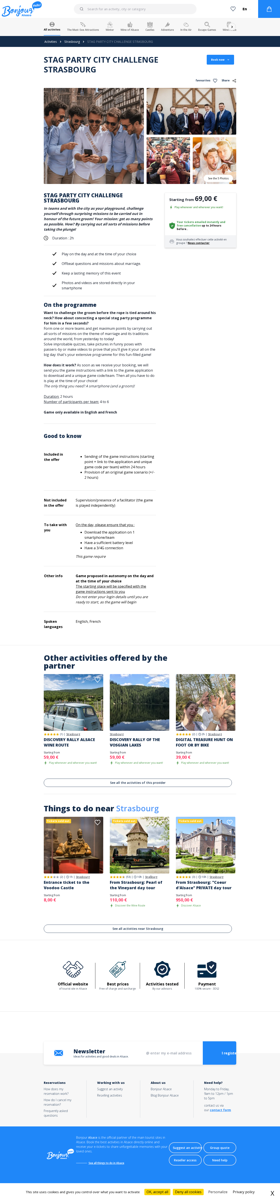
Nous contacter (199, 243)
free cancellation (189, 225)
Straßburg (151, 877)
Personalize (218, 1191)
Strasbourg (72, 41)
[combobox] (135, 9)
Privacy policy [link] (244, 1191)
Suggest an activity (110, 1089)
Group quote (219, 1148)
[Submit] (82, 9)
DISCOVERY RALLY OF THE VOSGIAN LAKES (135, 742)
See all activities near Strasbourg (137, 929)
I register (230, 1053)
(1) (61, 734)
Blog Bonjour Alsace (165, 1095)
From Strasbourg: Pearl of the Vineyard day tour (136, 885)
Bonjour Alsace (161, 1089)
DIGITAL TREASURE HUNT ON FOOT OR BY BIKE (204, 742)
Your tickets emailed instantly (198, 222)
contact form (220, 1110)
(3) (193, 877)
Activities (50, 41)
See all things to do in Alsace (106, 1163)
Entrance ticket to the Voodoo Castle (66, 885)
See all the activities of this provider (138, 783)
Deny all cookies (188, 1191)
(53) (128, 877)
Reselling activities (109, 1095)
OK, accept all (157, 1191)
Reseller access (185, 1160)
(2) (193, 734)
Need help (220, 1160)
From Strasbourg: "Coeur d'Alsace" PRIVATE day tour (203, 885)
